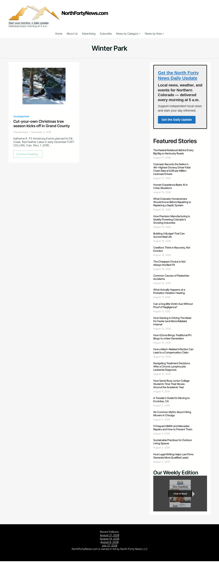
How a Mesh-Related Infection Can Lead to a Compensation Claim (173, 351)
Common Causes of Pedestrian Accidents (171, 277)
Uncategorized (21, 116)
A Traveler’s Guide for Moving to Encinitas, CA (171, 399)
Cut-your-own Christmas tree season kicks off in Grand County (41, 123)
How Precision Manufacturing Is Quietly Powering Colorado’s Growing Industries (171, 219)
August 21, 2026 (109, 535)
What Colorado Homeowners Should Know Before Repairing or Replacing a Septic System (172, 202)
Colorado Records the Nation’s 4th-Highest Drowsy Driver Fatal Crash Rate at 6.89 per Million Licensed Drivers (171, 169)
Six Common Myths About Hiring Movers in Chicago (172, 413)
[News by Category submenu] (140, 33)
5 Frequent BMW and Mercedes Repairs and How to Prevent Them (172, 427)
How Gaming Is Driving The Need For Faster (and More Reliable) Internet (172, 321)
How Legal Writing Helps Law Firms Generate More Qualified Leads (173, 456)
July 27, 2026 (109, 545)
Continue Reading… (29, 155)
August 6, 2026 (109, 542)
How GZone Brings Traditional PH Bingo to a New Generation (172, 337)
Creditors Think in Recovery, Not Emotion (171, 249)
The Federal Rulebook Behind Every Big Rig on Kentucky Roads (173, 152)
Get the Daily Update (177, 119)
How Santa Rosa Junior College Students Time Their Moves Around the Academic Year (171, 384)
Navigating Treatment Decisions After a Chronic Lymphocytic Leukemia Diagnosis (171, 366)
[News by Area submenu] (163, 33)
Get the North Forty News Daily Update (178, 75)
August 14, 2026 (109, 538)
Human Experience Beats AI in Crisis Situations (170, 186)
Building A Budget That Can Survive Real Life (169, 235)
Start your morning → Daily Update (29, 22)
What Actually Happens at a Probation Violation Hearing (169, 291)
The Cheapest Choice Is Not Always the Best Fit (169, 263)
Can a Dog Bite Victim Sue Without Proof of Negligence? (173, 305)
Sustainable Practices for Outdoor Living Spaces (172, 441)
